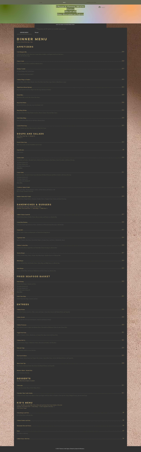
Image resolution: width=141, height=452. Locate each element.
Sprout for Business (79, 448)
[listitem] (22, 162)
